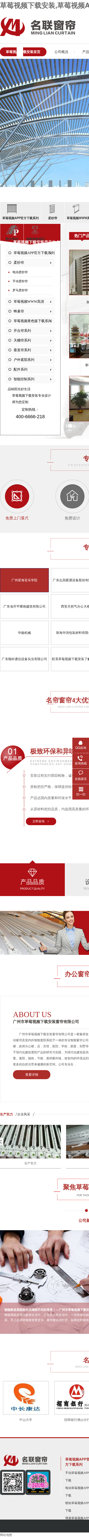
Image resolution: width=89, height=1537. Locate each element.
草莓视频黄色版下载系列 (33, 321)
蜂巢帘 (19, 311)
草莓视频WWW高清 (29, 301)
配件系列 (20, 369)
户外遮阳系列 (24, 360)
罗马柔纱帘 (20, 290)
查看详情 (31, 1074)
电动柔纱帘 (20, 272)
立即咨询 (38, 821)
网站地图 (6, 1534)
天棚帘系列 (22, 340)
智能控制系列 (24, 379)
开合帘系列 (22, 330)
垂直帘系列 (22, 350)
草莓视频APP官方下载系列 (34, 253)
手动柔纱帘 (20, 281)
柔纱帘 (19, 262)
